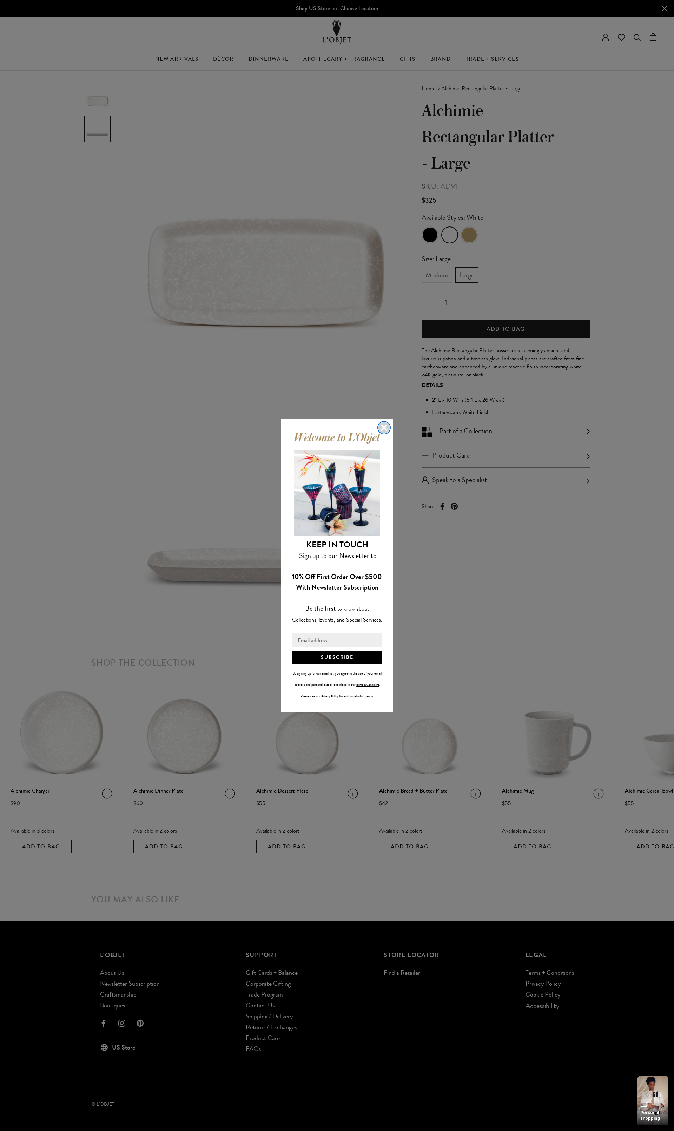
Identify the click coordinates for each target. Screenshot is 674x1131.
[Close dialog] (384, 427)
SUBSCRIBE (337, 657)
